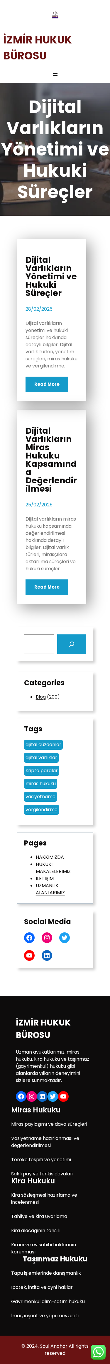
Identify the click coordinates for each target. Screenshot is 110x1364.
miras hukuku (41, 783)
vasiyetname (40, 796)
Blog (41, 697)
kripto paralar (42, 770)
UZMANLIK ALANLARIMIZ (50, 889)
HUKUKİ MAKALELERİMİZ (53, 868)
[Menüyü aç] (55, 74)
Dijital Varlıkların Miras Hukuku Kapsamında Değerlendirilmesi (51, 460)
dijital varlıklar (41, 757)
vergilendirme (41, 809)
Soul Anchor (53, 1346)
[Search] (71, 644)
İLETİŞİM (45, 878)
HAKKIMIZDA (50, 857)
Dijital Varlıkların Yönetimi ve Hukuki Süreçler (51, 276)
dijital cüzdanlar (43, 744)
